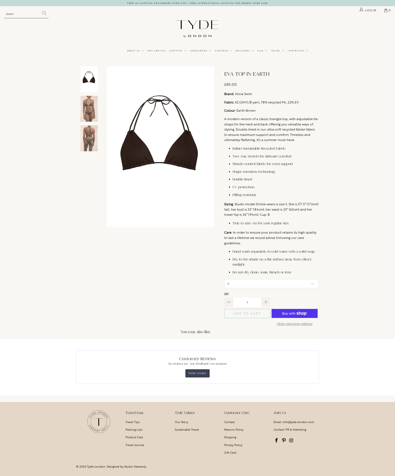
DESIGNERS (243, 50)
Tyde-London (96, 466)
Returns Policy (234, 429)
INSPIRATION (297, 50)
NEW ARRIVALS (157, 50)
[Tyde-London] (198, 29)
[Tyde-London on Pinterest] (284, 440)
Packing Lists (133, 429)
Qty (226, 293)
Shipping (230, 437)
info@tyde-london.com (298, 422)
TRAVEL (276, 50)
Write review (197, 373)
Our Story (181, 422)
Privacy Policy (233, 445)
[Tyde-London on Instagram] (291, 440)
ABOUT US (134, 50)
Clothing (177, 50)
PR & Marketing (296, 429)
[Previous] (103, 147)
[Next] (217, 147)
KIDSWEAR (222, 50)
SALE (261, 50)
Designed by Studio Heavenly (126, 466)
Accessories (199, 50)
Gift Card (230, 452)
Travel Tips (132, 422)
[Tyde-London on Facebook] (277, 440)
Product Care (134, 437)
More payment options (295, 324)
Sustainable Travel (187, 429)
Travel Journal (134, 445)
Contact (229, 422)
